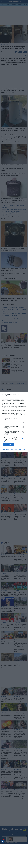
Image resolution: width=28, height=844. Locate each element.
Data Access (14, 449)
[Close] (25, 395)
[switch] (23, 422)
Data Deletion (6, 449)
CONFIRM (8, 444)
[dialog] (14, 422)
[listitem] (14, 419)
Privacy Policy (22, 449)
